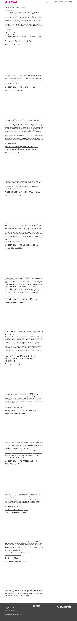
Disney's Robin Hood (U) (18, 41)
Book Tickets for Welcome (11, 506)
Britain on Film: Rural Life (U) (21, 299)
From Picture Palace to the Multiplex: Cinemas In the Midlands (20, 358)
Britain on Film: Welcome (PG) (21, 461)
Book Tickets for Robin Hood (12, 83)
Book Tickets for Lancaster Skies (13, 555)
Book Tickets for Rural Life (11, 352)
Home (44, 2)
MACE (31, 393)
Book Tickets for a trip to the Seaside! (14, 296)
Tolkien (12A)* (12, 558)
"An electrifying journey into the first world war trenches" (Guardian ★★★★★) (23, 453)
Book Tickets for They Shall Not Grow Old (15, 457)
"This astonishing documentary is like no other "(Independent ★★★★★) (22, 450)
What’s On (49, 2)
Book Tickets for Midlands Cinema (13, 407)
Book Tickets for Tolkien (11, 598)
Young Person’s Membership (65, 2)
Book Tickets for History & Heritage (13, 188)
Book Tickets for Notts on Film (12, 241)
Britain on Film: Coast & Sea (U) (22, 244)
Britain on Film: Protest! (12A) (21, 87)
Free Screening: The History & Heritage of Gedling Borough (21, 147)
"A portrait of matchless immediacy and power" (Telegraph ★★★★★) (21, 455)
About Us (55, 2)
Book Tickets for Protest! (11, 143)
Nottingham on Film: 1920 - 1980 (22, 191)
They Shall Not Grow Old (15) (20, 410)
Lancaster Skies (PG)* (16, 509)
